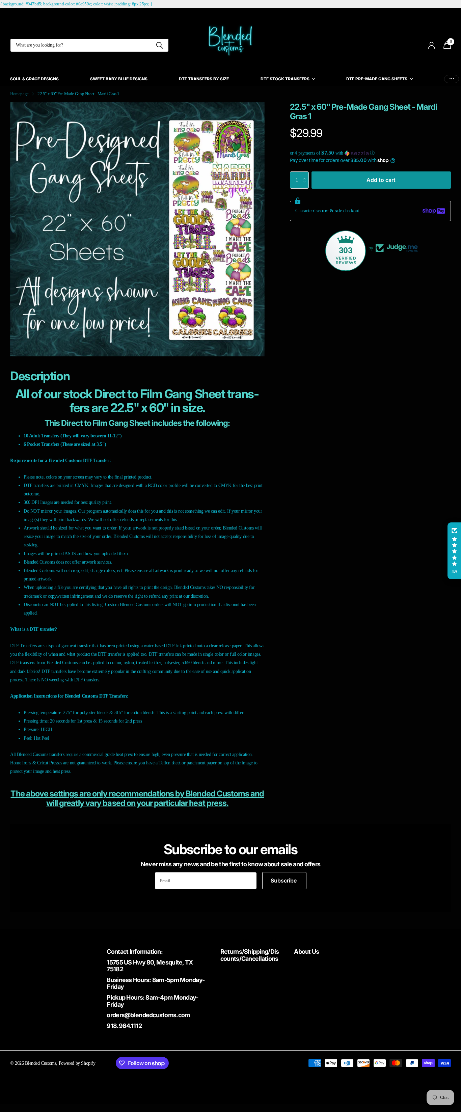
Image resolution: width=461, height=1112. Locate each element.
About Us (306, 951)
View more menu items (451, 78)
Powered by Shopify (77, 1063)
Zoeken (159, 45)
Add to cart (381, 179)
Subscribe (284, 880)
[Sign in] (431, 45)
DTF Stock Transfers (285, 78)
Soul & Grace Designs (34, 78)
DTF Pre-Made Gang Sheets (376, 78)
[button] (370, 153)
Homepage (19, 93)
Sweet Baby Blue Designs (118, 78)
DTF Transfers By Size (204, 78)
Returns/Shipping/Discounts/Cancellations (249, 955)
